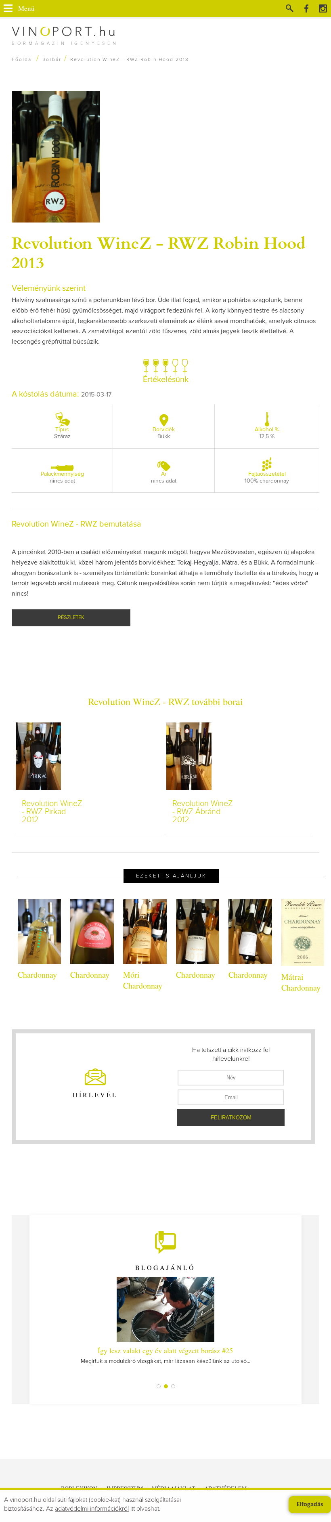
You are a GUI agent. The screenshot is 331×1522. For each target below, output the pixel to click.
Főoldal (23, 59)
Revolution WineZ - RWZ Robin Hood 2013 (159, 252)
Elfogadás (310, 1504)
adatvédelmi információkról (92, 1508)
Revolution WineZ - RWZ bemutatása (76, 524)
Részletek (71, 617)
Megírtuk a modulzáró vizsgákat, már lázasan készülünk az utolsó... (165, 1355)
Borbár (51, 59)
